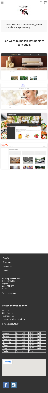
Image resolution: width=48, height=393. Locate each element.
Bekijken (18, 68)
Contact (6, 270)
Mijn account (8, 266)
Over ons (6, 262)
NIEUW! (6, 258)
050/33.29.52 (8, 316)
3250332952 (10, 293)
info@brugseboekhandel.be (14, 319)
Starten (30, 68)
